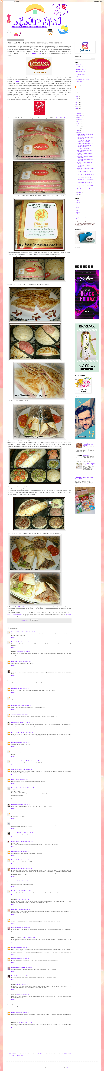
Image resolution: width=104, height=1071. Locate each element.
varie (77, 213)
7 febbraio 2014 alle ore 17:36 (22, 742)
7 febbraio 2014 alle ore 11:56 (22, 641)
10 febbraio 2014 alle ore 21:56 (25, 1022)
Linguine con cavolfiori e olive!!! (84, 177)
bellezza (78, 202)
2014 (77, 112)
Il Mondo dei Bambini (80, 74)
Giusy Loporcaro (15, 722)
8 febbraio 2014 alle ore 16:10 (24, 909)
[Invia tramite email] (31, 620)
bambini (78, 200)
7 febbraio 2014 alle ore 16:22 (26, 722)
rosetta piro (14, 670)
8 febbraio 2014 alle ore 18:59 (22, 958)
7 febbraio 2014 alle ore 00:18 (28, 631)
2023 (77, 95)
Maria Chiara (14, 661)
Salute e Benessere (80, 71)
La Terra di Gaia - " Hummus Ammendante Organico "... (83, 141)
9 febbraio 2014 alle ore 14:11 (22, 994)
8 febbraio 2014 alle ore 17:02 (28, 937)
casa (77, 205)
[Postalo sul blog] (33, 620)
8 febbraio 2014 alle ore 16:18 (22, 919)
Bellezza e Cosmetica (81, 69)
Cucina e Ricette (79, 66)
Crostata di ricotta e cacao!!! (83, 148)
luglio (78, 123)
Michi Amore (14, 890)
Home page (39, 1053)
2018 (77, 104)
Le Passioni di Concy (16, 631)
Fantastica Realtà (15, 732)
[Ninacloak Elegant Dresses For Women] (87, 371)
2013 (77, 194)
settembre (79, 119)
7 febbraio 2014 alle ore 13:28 (22, 680)
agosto (79, 121)
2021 (77, 98)
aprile (78, 128)
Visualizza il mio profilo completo (82, 89)
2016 (77, 108)
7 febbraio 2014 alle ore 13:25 (24, 670)
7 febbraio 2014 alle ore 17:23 (26, 732)
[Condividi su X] (34, 620)
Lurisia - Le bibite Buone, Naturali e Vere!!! (88, 454)
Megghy (13, 1012)
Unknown (13, 641)
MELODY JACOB (15, 841)
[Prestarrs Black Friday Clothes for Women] (87, 318)
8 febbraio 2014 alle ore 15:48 (22, 899)
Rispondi (13, 637)
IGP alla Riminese (22, 607)
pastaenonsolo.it (15, 832)
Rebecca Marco (15, 868)
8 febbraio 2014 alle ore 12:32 (25, 868)
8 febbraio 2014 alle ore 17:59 (22, 947)
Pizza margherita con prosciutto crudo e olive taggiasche (88, 444)
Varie (77, 76)
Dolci (77, 68)
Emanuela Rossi (80, 87)
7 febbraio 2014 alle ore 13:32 (22, 688)
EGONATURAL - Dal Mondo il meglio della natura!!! (89, 464)
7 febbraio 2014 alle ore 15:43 (22, 714)
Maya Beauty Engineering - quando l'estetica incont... (85, 135)
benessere (78, 204)
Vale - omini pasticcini (16, 787)
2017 (77, 106)
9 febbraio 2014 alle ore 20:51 (24, 1004)
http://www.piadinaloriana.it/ (14, 614)
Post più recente (11, 1053)
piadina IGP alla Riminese (62, 118)
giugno (79, 125)
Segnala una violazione (81, 218)
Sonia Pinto (14, 927)
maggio (79, 127)
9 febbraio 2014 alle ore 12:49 (22, 984)
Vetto (12, 975)
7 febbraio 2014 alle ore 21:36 (22, 813)
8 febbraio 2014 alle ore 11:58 (22, 859)
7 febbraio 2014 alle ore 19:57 (32, 760)
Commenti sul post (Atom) (17, 1055)
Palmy (12, 779)
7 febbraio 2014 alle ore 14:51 (24, 705)
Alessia (13, 851)
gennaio (79, 192)
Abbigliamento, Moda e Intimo (82, 79)
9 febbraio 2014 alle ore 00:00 (25, 967)
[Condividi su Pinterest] (37, 620)
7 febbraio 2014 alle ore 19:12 (22, 751)
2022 (77, 96)
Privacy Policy (79, 81)
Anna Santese (14, 967)
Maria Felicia (14, 909)
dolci (77, 209)
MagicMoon (14, 804)
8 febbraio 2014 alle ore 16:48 (23, 927)
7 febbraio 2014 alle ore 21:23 (23, 804)
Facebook (68, 614)
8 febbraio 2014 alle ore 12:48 (22, 880)
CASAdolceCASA (80, 73)
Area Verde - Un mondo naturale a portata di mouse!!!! (84, 146)
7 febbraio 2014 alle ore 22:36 (23, 823)
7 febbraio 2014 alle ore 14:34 (22, 697)
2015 (77, 110)
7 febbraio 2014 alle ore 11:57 (23, 651)
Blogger (66, 1067)
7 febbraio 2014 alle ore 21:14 (28, 787)
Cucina (13, 622)
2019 (77, 102)
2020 (77, 100)
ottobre (79, 117)
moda (77, 210)
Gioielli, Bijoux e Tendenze (82, 78)
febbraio (79, 132)
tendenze (78, 212)
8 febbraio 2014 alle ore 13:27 (24, 890)
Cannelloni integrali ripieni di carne (85, 143)
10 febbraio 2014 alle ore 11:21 (22, 1012)
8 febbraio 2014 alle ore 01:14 (26, 841)
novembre (79, 115)
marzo (78, 130)
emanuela (13, 823)
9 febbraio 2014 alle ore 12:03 (21, 975)
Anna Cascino (14, 769)
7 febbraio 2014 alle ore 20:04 (25, 769)
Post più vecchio (67, 1053)
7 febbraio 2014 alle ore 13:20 (24, 661)
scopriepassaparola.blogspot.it (18, 760)
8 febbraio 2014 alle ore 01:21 (22, 851)
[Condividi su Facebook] (36, 620)
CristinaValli (14, 705)
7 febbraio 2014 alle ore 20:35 (21, 779)
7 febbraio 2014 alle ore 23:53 (26, 832)
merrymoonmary (55, 1067)
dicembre (79, 113)
